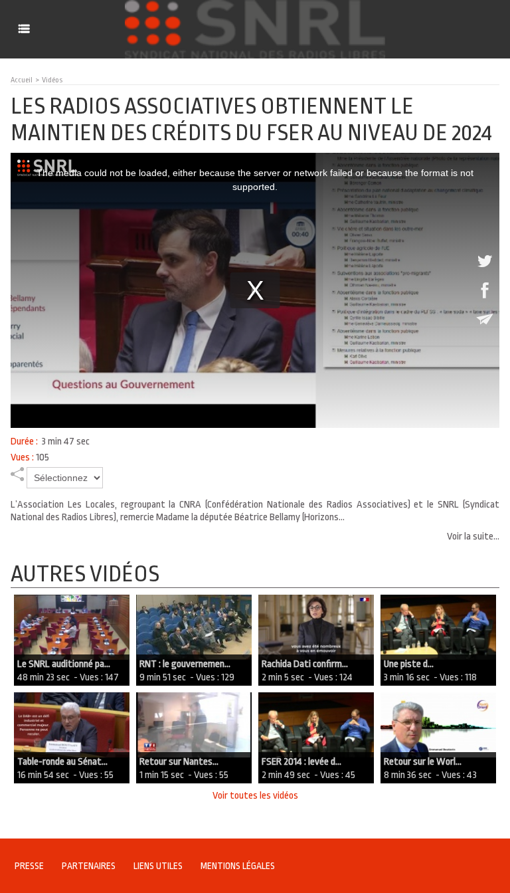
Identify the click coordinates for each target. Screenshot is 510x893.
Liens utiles (158, 865)
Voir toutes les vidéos (255, 795)
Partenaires (89, 865)
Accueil (22, 80)
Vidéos (52, 80)
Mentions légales (238, 865)
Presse (29, 865)
